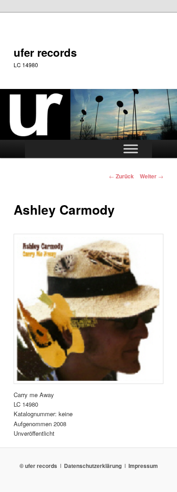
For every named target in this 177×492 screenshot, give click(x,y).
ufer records (45, 52)
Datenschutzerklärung (93, 466)
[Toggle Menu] (130, 149)
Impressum (143, 466)
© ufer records (38, 466)
